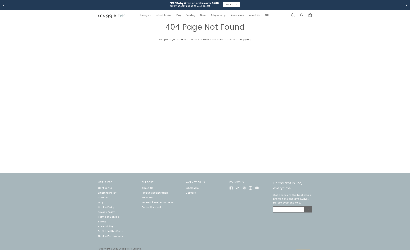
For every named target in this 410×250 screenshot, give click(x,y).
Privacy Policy (106, 212)
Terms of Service (108, 216)
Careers (191, 192)
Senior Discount (151, 207)
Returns (103, 197)
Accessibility (106, 226)
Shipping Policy (107, 192)
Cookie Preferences (110, 236)
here (220, 39)
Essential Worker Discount (158, 202)
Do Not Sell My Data (110, 231)
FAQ (100, 202)
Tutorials (147, 197)
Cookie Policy (106, 207)
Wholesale (192, 188)
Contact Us (105, 188)
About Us (147, 188)
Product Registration (155, 192)
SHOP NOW (232, 4)
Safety (102, 221)
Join (308, 209)
